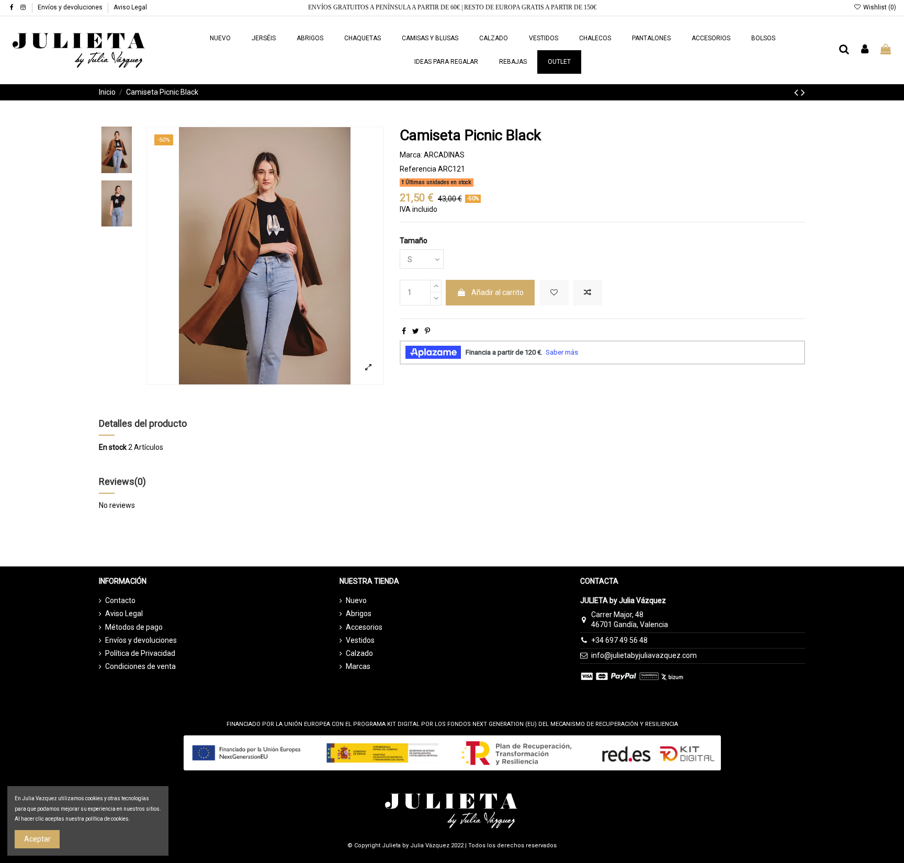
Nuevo (356, 600)
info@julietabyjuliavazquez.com (644, 655)
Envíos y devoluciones (71, 7)
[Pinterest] (427, 331)
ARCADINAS (444, 155)
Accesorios (364, 627)
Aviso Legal (130, 7)
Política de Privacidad (140, 653)
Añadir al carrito (497, 292)
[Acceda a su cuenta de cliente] (865, 50)
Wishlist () (879, 7)
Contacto (120, 600)
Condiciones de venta (140, 666)
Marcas (358, 666)
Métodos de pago (134, 627)
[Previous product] (797, 92)
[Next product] (803, 92)
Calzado (359, 653)
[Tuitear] (415, 331)
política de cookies (107, 819)
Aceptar (37, 839)
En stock (113, 447)
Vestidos (360, 640)
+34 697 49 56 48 (619, 640)
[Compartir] (404, 331)
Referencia (418, 169)
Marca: (411, 155)
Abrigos (358, 613)
